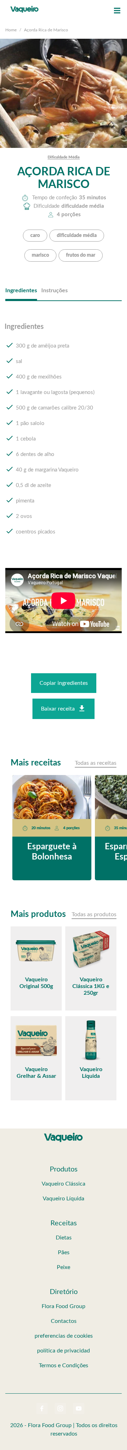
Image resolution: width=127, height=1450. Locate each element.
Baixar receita (58, 709)
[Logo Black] (24, 7)
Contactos (64, 1321)
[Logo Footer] (63, 1134)
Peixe (63, 1267)
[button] (117, 10)
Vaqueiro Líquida (63, 1198)
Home (11, 30)
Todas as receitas (95, 763)
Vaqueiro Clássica (63, 1184)
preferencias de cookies (64, 1336)
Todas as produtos (94, 914)
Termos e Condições (63, 1365)
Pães (63, 1252)
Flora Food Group (63, 1306)
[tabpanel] (63, 436)
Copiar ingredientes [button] (64, 683)
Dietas (64, 1237)
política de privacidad (63, 1351)
